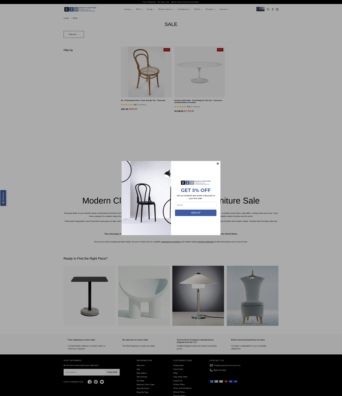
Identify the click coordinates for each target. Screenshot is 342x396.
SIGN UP (195, 212)
